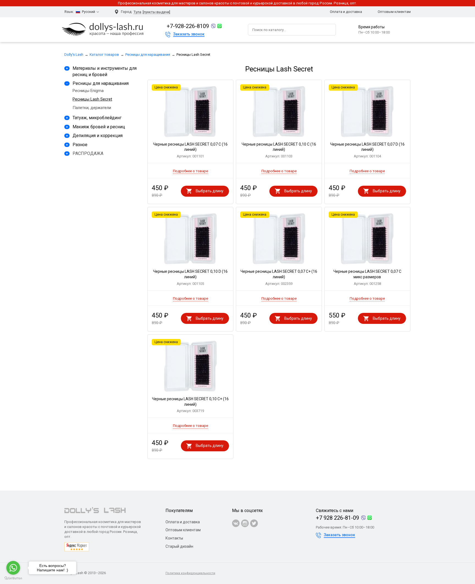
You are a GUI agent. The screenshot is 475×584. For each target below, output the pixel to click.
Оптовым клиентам (394, 12)
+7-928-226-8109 (188, 26)
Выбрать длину (209, 191)
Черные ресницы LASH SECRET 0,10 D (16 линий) (190, 277)
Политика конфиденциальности (190, 573)
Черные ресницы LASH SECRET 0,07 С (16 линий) (190, 150)
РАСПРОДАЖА (88, 153)
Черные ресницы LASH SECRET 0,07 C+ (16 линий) (279, 277)
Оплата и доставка (346, 12)
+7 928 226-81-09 (337, 518)
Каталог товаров (104, 54)
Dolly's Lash (73, 54)
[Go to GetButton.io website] (13, 578)
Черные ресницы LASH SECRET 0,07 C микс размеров (367, 277)
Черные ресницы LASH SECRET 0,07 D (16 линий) (367, 150)
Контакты (174, 538)
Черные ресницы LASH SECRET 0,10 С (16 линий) (279, 150)
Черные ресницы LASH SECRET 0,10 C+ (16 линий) (190, 405)
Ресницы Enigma (88, 90)
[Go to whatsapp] (13, 568)
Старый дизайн (179, 546)
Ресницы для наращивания (147, 54)
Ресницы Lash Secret (92, 99)
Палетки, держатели (92, 107)
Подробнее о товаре (190, 171)
